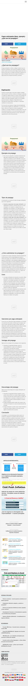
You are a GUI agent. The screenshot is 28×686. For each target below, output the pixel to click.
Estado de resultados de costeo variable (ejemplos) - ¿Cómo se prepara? (16, 552)
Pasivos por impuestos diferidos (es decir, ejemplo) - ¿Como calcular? (13, 608)
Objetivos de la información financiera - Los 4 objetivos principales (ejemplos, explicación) (13, 476)
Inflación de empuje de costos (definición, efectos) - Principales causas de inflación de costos (13, 493)
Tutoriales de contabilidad (15, 538)
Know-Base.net (8, 672)
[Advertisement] (14, 18)
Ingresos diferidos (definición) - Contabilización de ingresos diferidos (13, 617)
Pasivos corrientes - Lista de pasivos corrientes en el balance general (13, 599)
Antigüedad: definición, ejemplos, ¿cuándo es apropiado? (12, 604)
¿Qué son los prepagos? (7, 62)
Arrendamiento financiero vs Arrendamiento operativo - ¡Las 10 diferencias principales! (14, 613)
